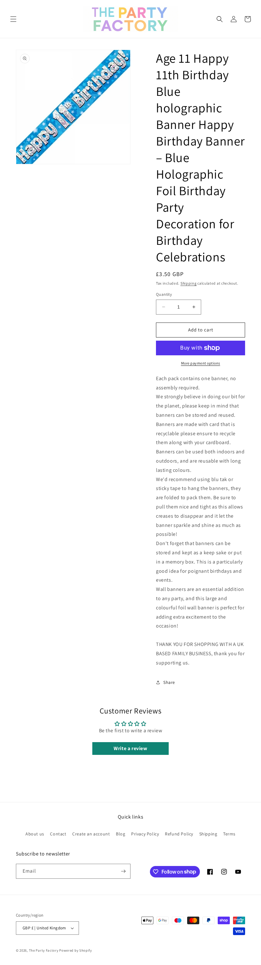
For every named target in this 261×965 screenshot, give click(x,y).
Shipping (188, 283)
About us (34, 834)
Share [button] (169, 682)
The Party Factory (44, 950)
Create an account (91, 834)
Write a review (130, 748)
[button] (13, 19)
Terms (229, 834)
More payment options (200, 363)
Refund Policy (179, 834)
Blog (120, 834)
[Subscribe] (123, 871)
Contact (58, 834)
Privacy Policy (145, 834)
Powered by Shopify (75, 950)
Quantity (164, 294)
